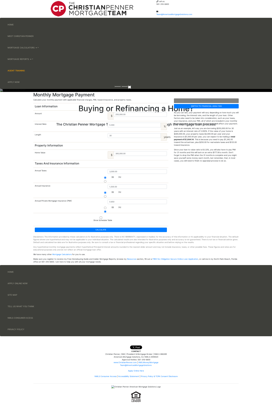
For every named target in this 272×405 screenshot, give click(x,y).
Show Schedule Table (102, 220)
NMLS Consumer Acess (20, 318)
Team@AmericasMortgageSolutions (136, 365)
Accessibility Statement (128, 376)
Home (11, 24)
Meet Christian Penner (20, 36)
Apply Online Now (18, 283)
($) (112, 177)
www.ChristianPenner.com (125, 362)
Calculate (100, 230)
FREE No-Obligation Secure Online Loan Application (175, 259)
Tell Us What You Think (21, 306)
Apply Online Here (136, 371)
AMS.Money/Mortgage (148, 362)
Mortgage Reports (19, 59)
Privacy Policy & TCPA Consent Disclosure (159, 376)
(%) (119, 177)
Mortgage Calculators (21, 47)
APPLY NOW (14, 82)
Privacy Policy (16, 329)
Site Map (12, 295)
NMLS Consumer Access (106, 376)
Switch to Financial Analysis (206, 106)
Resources (131, 259)
